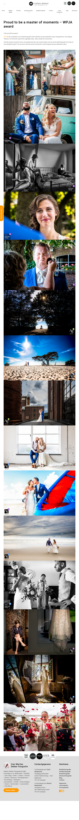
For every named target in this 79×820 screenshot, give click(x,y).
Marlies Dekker (10, 11)
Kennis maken (10, 790)
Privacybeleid (63, 787)
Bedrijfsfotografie (40, 10)
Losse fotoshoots (59, 11)
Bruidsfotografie (28, 10)
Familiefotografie (65, 771)
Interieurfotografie (65, 776)
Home (3, 10)
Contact (51, 10)
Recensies (74, 10)
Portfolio (18, 10)
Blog (67, 10)
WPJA (5, 37)
